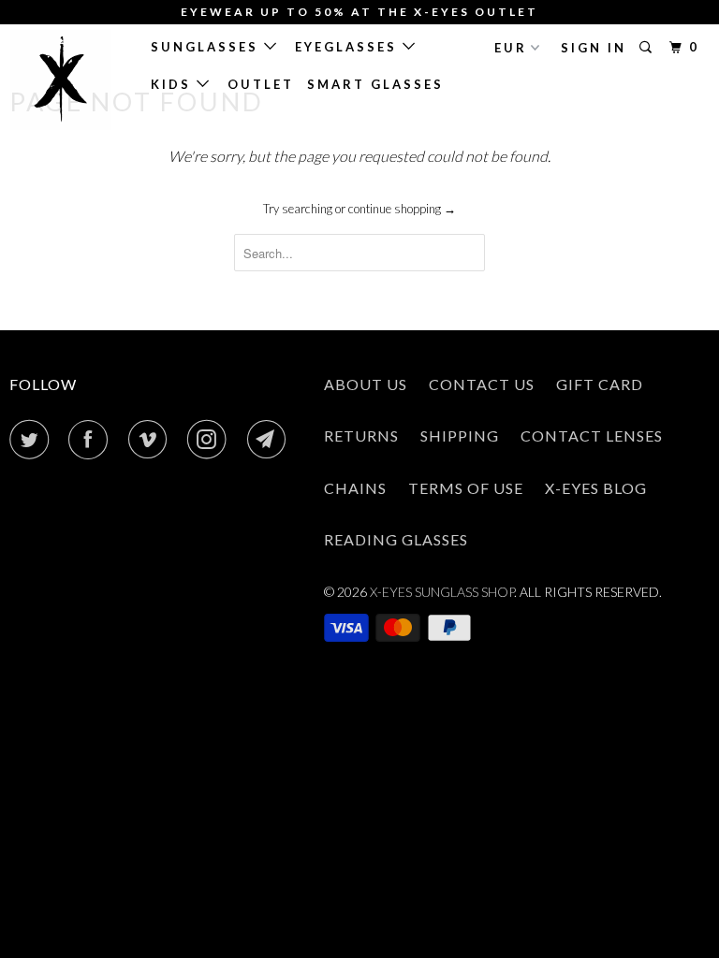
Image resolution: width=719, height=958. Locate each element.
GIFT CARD (599, 384)
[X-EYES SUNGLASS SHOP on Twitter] (32, 439)
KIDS (174, 84)
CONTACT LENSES (592, 435)
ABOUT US (365, 384)
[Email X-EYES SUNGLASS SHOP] (270, 439)
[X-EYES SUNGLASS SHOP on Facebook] (91, 439)
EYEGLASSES (349, 46)
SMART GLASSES (375, 84)
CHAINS (355, 488)
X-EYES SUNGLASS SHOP (442, 592)
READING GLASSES (396, 539)
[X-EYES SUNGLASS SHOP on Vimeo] (151, 439)
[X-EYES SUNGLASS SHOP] (67, 79)
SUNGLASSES (207, 46)
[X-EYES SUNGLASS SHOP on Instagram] (210, 439)
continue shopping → (402, 208)
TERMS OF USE (465, 488)
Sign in (593, 47)
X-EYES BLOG (596, 488)
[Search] (648, 48)
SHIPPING (459, 435)
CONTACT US (482, 384)
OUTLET (260, 84)
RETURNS (361, 435)
